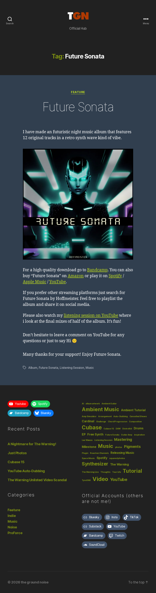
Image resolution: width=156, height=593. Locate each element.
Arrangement (104, 416)
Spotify (115, 276)
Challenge (101, 421)
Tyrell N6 (86, 480)
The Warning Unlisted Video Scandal (37, 480)
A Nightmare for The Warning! (32, 444)
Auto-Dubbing (120, 416)
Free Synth (95, 434)
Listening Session (72, 368)
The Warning (119, 464)
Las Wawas (87, 440)
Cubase (92, 427)
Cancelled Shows (138, 416)
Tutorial (132, 471)
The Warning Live (90, 472)
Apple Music (34, 281)
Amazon (76, 276)
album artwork (93, 403)
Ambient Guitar (109, 403)
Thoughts (105, 472)
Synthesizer (95, 464)
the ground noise (35, 582)
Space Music (88, 458)
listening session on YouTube (91, 315)
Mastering (123, 439)
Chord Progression (117, 421)
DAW (118, 428)
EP (83, 434)
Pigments (132, 446)
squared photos (117, 458)
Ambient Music (100, 409)
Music (90, 368)
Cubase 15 (16, 462)
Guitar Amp (126, 435)
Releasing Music (122, 453)
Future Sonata (78, 106)
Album (32, 368)
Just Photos (17, 453)
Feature (78, 92)
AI (83, 403)
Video (100, 479)
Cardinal (88, 421)
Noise (12, 527)
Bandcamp (97, 270)
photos (118, 447)
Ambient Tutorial (133, 410)
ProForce (15, 533)
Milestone (89, 447)
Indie (12, 516)
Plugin (85, 453)
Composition (135, 421)
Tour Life (116, 472)
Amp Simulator (89, 416)
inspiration (139, 435)
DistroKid (127, 428)
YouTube (57, 281)
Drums (138, 428)
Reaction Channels (99, 453)
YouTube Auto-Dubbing (26, 471)
